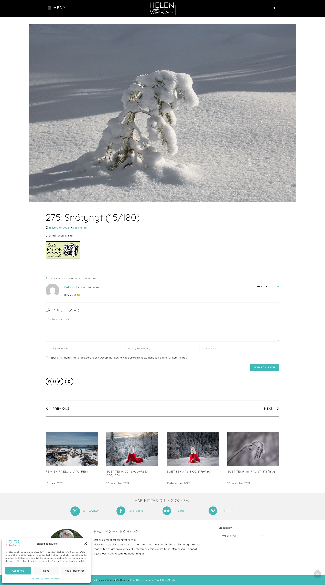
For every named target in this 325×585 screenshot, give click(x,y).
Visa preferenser (74, 570)
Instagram (91, 511)
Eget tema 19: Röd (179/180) (189, 471)
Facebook (135, 511)
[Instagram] (75, 511)
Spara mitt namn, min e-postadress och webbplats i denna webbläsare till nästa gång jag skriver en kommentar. (119, 357)
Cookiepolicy (36, 578)
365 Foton (81, 227)
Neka (46, 570)
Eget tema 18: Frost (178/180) (251, 471)
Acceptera (18, 570)
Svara (276, 287)
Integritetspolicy (53, 578)
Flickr (179, 511)
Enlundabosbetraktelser (82, 287)
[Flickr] (166, 510)
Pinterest (228, 511)
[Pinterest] (213, 510)
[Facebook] (120, 510)
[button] (85, 543)
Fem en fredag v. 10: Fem (67, 471)
